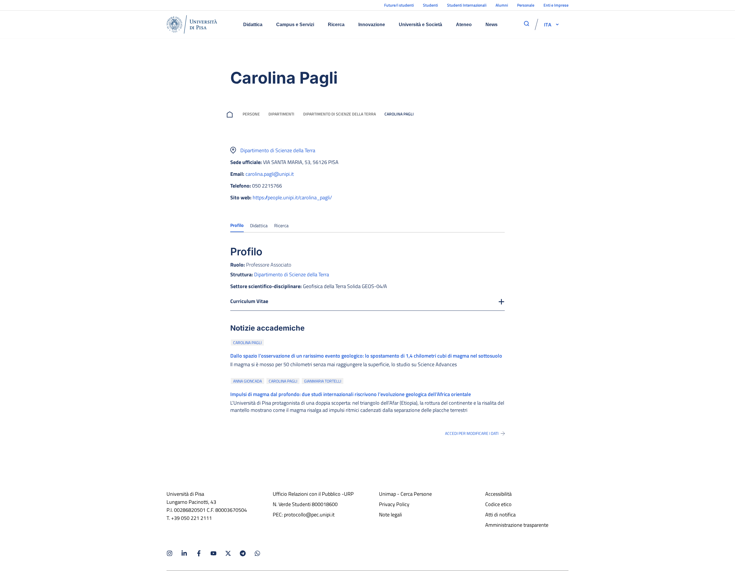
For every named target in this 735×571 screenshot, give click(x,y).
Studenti (430, 5)
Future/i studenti (399, 5)
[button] (548, 24)
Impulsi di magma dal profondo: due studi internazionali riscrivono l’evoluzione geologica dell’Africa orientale (350, 394)
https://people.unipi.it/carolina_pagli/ (292, 197)
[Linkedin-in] (184, 553)
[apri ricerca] (526, 23)
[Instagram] (170, 553)
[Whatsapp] (257, 553)
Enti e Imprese (555, 5)
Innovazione (371, 24)
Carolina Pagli (247, 342)
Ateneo (464, 24)
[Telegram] (243, 553)
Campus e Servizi (295, 24)
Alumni (502, 5)
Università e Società (420, 24)
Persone (251, 114)
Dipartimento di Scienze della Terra (339, 114)
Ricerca (336, 24)
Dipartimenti (281, 114)
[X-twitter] (228, 553)
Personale (525, 5)
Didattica (252, 24)
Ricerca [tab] (281, 225)
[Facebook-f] (199, 553)
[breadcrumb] (231, 114)
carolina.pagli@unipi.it (269, 174)
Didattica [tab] (259, 225)
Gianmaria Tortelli (322, 381)
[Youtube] (213, 553)
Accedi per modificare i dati (471, 433)
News (492, 24)
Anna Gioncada (247, 381)
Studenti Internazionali (466, 5)
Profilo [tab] (237, 225)
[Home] (192, 24)
